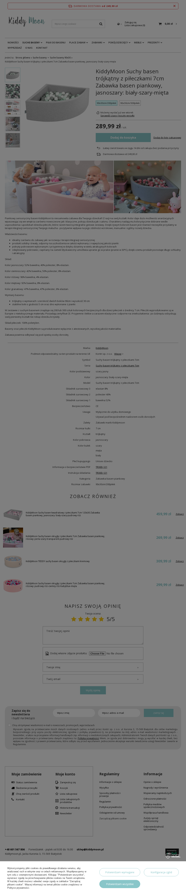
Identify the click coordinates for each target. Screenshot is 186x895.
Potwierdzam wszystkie (120, 884)
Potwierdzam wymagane (119, 872)
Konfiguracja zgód (161, 872)
